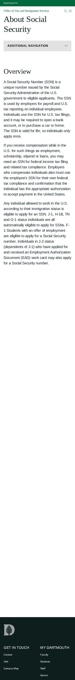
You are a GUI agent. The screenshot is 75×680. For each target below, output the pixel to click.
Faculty (44, 654)
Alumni (44, 675)
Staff (42, 668)
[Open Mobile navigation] (70, 11)
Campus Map (11, 668)
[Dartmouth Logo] (10, 3)
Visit (6, 661)
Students (45, 661)
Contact (8, 654)
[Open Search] (65, 11)
